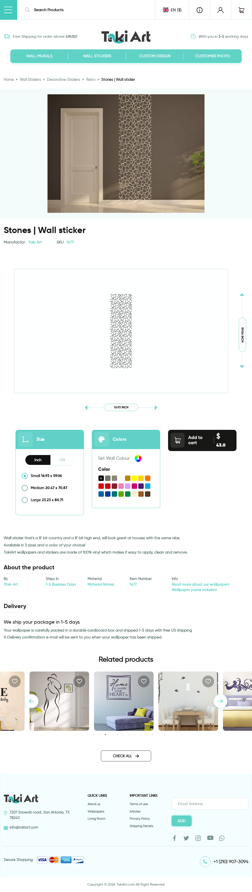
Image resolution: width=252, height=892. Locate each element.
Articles (135, 811)
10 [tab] (141, 734)
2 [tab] (93, 734)
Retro (90, 79)
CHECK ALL (123, 756)
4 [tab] (105, 734)
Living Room (96, 818)
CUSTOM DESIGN (155, 56)
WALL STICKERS (97, 56)
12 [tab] (153, 734)
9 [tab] (135, 734)
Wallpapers (96, 811)
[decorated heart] (188, 701)
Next (220, 701)
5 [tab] (111, 734)
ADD (182, 821)
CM (62, 460)
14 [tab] (164, 734)
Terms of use (139, 804)
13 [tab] (158, 734)
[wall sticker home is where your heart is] (59, 701)
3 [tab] (99, 734)
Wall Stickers (30, 79)
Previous (31, 701)
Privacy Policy (140, 818)
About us (94, 804)
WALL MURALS (39, 56)
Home (9, 79)
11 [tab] (147, 734)
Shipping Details (141, 826)
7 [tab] (123, 734)
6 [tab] (117, 734)
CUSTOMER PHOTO (212, 56)
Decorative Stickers (63, 79)
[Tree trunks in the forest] (124, 701)
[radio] (50, 476)
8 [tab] (129, 734)
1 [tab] (88, 734)
